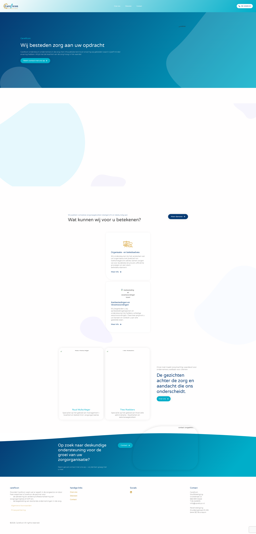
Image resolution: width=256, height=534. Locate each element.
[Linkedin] (131, 492)
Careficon (25, 38)
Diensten (128, 6)
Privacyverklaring (18, 510)
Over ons (117, 6)
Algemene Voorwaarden (21, 506)
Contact (139, 6)
